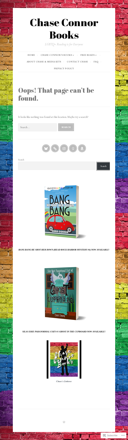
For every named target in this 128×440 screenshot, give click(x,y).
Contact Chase (77, 61)
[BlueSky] (46, 148)
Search (21, 159)
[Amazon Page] (82, 148)
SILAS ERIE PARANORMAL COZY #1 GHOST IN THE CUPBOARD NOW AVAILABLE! (64, 331)
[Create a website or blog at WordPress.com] (64, 422)
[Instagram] (64, 148)
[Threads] (55, 148)
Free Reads (87, 55)
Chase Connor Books (64, 28)
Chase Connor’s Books (56, 55)
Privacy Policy (64, 68)
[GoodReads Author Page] (73, 148)
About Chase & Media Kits (44, 61)
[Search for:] (38, 127)
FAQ (96, 61)
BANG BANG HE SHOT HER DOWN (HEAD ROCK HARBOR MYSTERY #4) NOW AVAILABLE (63, 249)
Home (31, 55)
